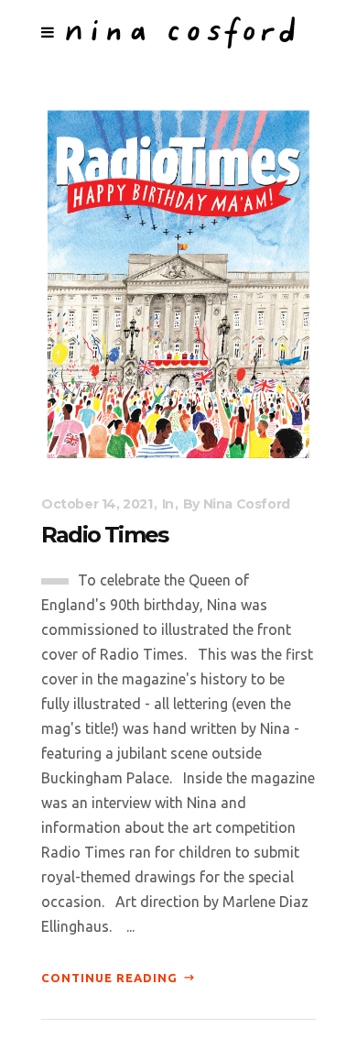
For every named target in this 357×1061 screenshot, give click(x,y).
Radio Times (104, 534)
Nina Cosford (246, 504)
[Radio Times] (178, 283)
